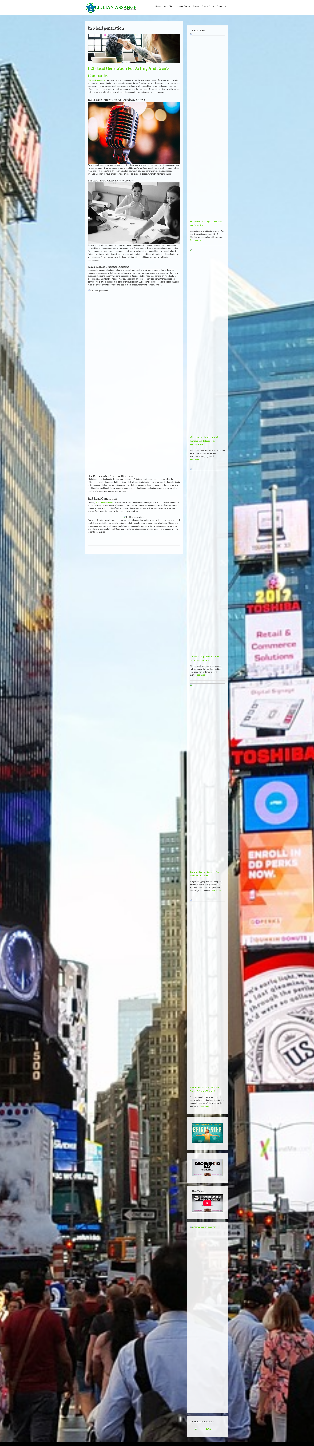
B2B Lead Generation (104, 502)
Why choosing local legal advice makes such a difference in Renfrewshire (205, 440)
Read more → (196, 240)
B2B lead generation (96, 80)
